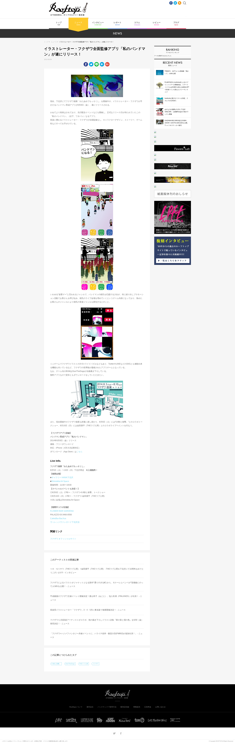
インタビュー (98, 23)
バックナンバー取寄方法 (107, 707)
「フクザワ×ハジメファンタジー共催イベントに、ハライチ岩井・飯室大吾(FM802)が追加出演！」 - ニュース (96, 635)
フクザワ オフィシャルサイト (63, 539)
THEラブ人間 (83, 664)
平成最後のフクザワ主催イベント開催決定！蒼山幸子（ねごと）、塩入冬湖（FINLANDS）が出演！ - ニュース (96, 598)
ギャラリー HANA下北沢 (62, 477)
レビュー (157, 23)
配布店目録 (125, 707)
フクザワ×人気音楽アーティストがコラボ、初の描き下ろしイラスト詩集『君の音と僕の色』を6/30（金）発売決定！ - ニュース (96, 622)
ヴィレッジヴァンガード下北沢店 (65, 522)
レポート (117, 23)
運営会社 (90, 707)
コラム (137, 23)
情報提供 (136, 707)
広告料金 (147, 707)
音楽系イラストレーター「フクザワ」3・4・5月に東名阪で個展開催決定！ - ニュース (88, 610)
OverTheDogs (70, 664)
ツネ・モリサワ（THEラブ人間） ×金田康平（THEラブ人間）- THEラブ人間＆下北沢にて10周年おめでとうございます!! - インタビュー (97, 571)
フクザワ (95, 664)
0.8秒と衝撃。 (56, 664)
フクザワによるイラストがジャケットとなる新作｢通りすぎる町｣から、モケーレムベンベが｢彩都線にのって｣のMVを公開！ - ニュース (96, 584)
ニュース (78, 23)
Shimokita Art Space (60, 481)
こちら (79, 452)
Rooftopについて (75, 707)
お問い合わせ (160, 707)
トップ (59, 23)
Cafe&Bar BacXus (58, 518)
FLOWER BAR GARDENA (62, 511)
